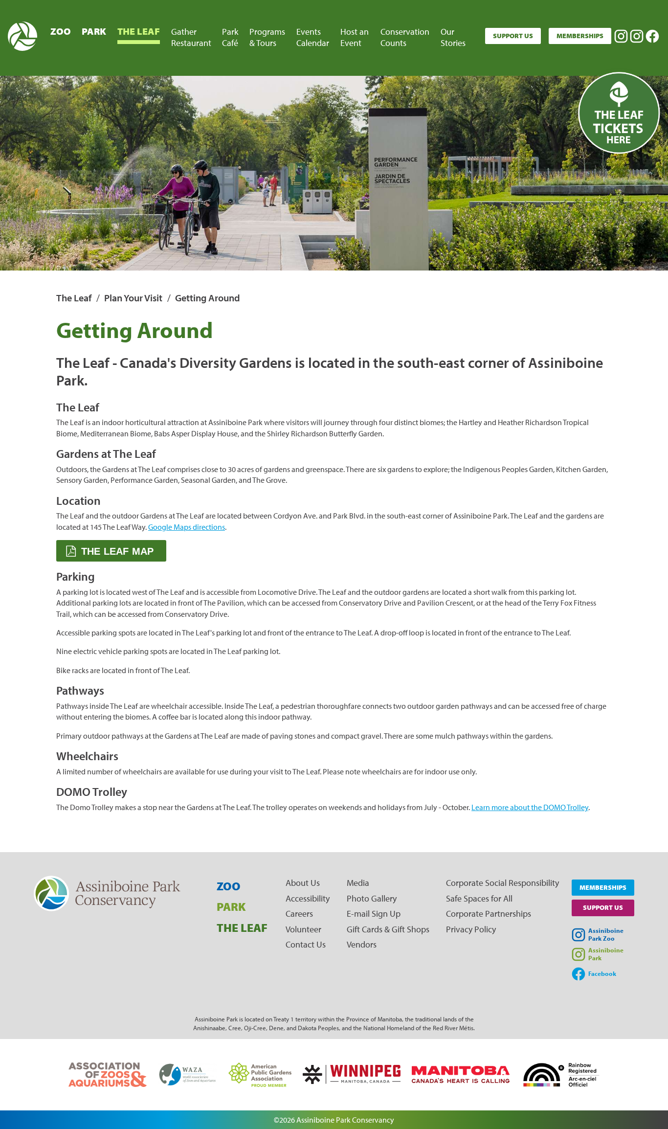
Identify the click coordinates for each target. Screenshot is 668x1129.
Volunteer (303, 929)
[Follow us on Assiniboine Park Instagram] (637, 36)
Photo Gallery (372, 898)
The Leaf (138, 31)
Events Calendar (312, 37)
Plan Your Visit (133, 298)
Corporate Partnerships (488, 913)
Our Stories (453, 37)
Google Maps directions (186, 527)
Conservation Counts (404, 37)
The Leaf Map (117, 551)
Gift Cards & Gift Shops (388, 929)
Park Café (230, 37)
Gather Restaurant (191, 37)
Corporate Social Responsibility (502, 882)
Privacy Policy (471, 929)
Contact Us (306, 944)
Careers (299, 913)
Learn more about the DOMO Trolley (529, 807)
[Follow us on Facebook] (652, 36)
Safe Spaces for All (479, 898)
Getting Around (207, 298)
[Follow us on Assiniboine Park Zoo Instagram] (621, 36)
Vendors (362, 944)
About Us (303, 882)
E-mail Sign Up (374, 913)
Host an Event (354, 37)
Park (94, 31)
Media (358, 882)
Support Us (513, 35)
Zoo (60, 31)
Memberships (580, 35)
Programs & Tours (267, 37)
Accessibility (308, 898)
